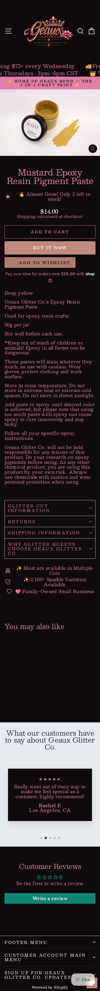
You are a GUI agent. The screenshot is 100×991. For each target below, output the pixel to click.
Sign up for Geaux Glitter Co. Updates (38, 974)
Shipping (26, 216)
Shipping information (44, 532)
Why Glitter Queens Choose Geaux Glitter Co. (45, 549)
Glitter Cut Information (29, 508)
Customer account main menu (45, 957)
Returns (22, 521)
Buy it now (50, 247)
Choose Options (22, 699)
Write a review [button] (50, 898)
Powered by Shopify (50, 987)
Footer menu (26, 942)
